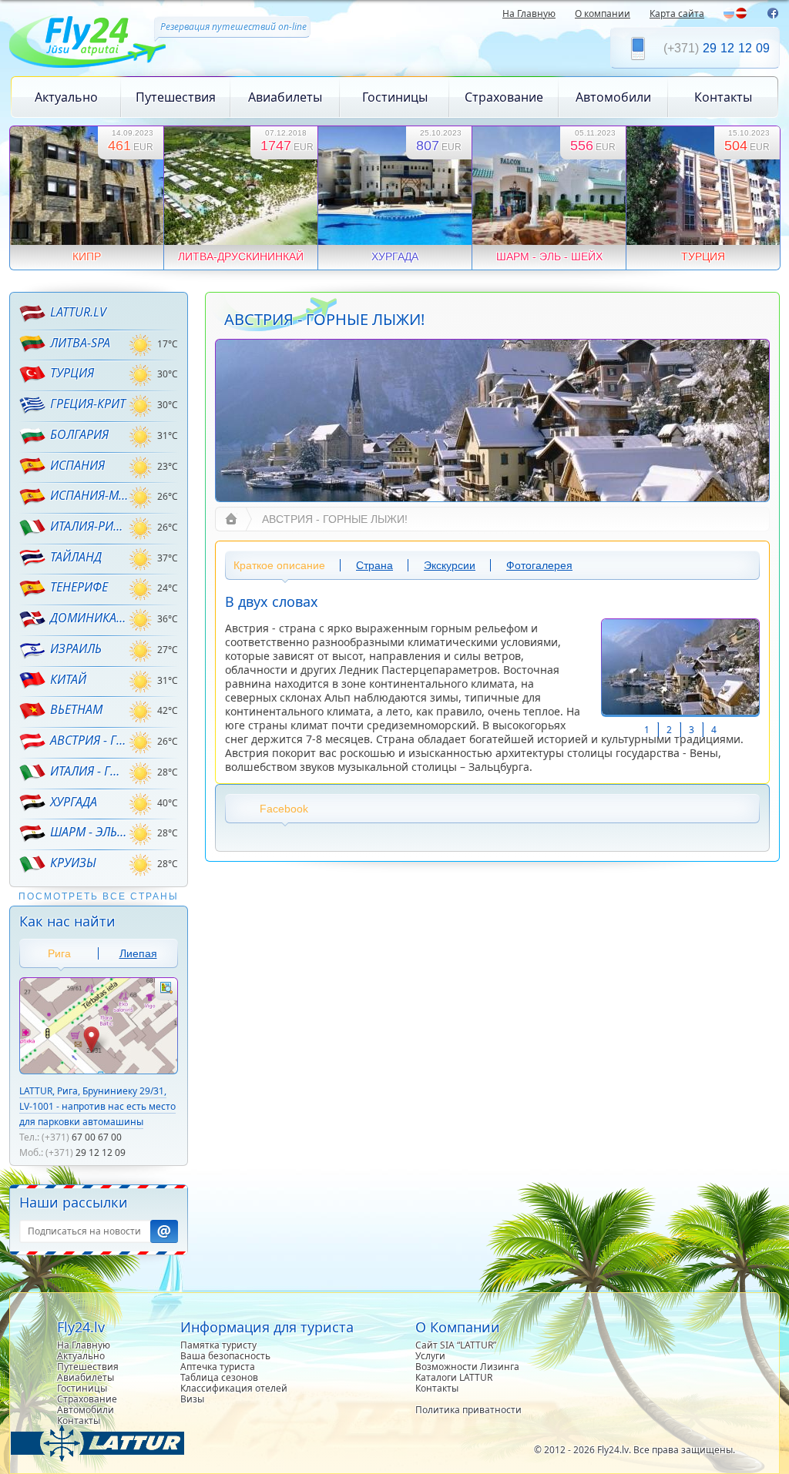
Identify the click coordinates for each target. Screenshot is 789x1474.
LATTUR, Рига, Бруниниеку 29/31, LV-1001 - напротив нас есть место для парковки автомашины (97, 1106)
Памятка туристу (218, 1345)
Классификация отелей (233, 1388)
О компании (602, 13)
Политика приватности (468, 1409)
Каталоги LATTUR (453, 1377)
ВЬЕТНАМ (76, 709)
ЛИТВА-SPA (80, 342)
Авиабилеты (285, 97)
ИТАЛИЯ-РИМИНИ (89, 526)
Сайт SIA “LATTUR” (455, 1345)
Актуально (66, 97)
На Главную (529, 13)
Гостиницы (395, 97)
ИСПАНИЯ (77, 465)
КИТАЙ (68, 679)
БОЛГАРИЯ (79, 434)
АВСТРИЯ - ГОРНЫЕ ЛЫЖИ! (89, 740)
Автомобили (613, 97)
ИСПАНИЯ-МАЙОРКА (89, 495)
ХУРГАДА (73, 801)
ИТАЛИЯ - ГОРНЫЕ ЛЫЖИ (89, 770)
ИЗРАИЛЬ (76, 648)
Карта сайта (677, 13)
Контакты (723, 97)
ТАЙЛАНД (76, 556)
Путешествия (176, 97)
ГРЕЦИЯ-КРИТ (88, 403)
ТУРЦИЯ (72, 372)
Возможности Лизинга (467, 1366)
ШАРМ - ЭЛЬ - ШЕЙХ (89, 831)
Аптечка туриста (217, 1366)
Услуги (430, 1355)
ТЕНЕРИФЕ (79, 586)
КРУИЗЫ (73, 862)
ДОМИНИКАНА (89, 617)
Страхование (504, 97)
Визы (192, 1398)
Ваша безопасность (225, 1355)
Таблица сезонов (219, 1377)
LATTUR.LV (78, 311)
